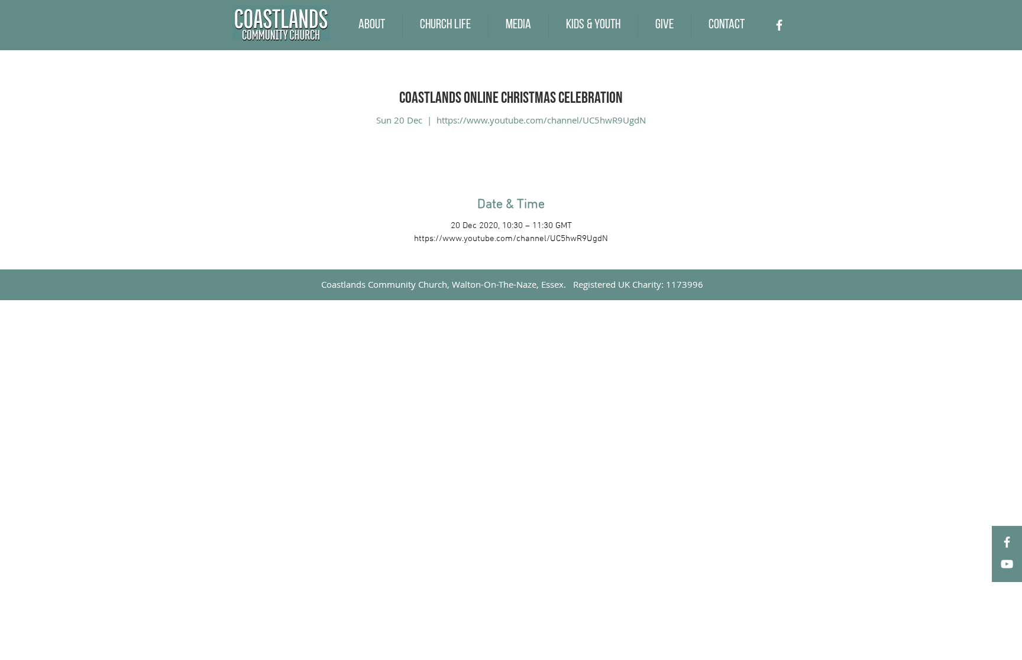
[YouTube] (1007, 564)
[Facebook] (779, 25)
